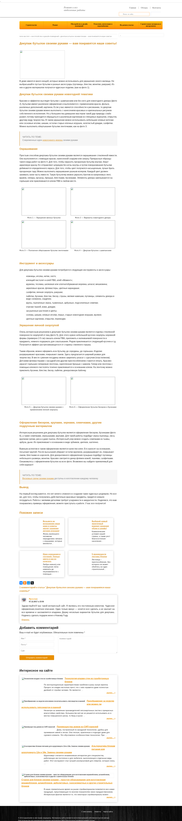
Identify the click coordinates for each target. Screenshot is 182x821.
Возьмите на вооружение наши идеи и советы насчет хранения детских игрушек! (51, 526)
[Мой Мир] (28, 582)
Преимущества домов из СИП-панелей (77, 727)
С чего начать (87, 812)
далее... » (111, 693)
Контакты (156, 8)
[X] (32, 582)
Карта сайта (108, 812)
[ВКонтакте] (21, 582)
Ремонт (55, 25)
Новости (97, 812)
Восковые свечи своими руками (38, 478)
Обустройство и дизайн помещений (79, 25)
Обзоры (144, 8)
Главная (132, 8)
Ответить (25, 620)
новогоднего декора (53, 140)
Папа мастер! (24, 36)
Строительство (31, 25)
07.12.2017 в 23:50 (36, 602)
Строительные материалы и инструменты (150, 25)
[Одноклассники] (24, 582)
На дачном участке (127, 25)
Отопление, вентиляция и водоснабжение (103, 25)
